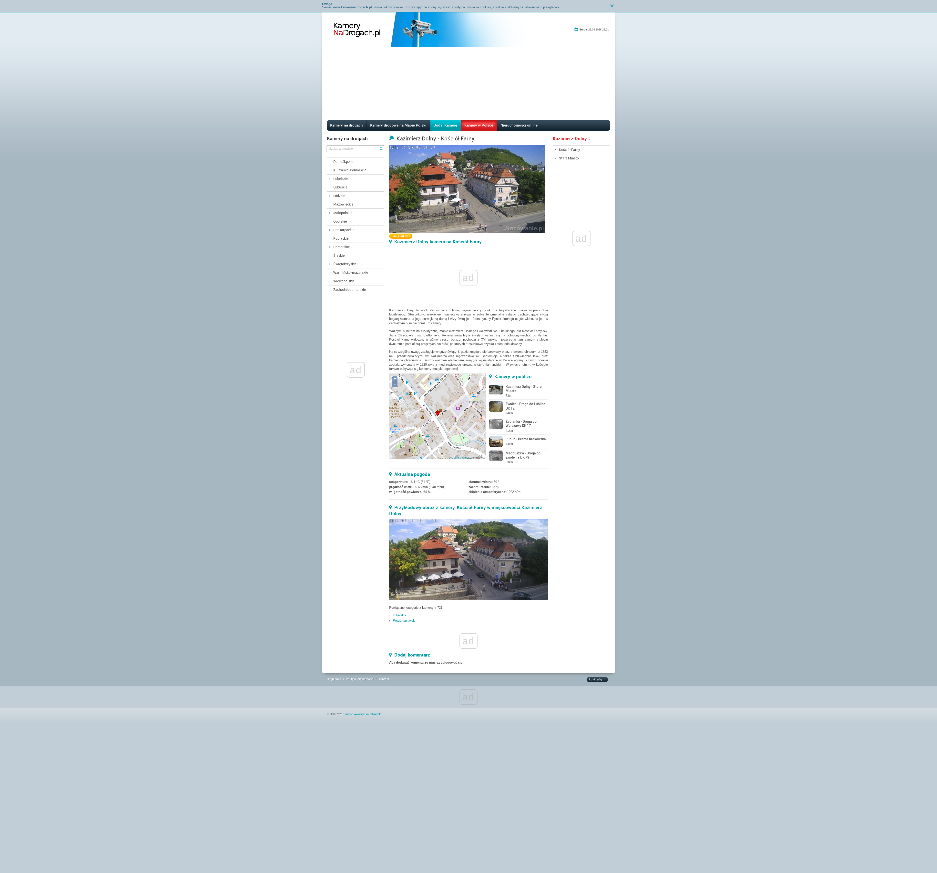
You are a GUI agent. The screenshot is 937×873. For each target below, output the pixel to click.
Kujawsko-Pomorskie (349, 170)
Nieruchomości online (519, 125)
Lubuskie (340, 187)
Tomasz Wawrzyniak (356, 714)
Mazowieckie (343, 204)
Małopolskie (342, 212)
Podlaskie (340, 238)
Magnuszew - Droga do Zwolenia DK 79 (523, 455)
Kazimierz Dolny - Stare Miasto (523, 388)
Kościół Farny (569, 149)
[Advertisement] (468, 83)
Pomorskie (341, 247)
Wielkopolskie (344, 281)
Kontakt (383, 679)
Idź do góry (595, 679)
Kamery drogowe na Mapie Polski (398, 125)
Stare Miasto (569, 158)
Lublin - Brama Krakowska (526, 439)
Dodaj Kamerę (445, 125)
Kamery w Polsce (478, 125)
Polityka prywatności (360, 679)
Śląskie (339, 255)
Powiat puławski (404, 620)
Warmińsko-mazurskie (350, 272)
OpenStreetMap (460, 457)
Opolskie (340, 221)
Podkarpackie (343, 229)
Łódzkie (339, 195)
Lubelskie (340, 178)
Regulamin (334, 679)
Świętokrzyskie (344, 264)
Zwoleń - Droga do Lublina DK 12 (526, 406)
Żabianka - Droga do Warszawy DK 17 (521, 423)
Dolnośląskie (343, 161)
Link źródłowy (401, 236)
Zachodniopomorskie (349, 289)
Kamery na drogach (346, 125)
